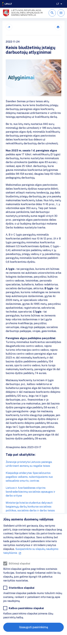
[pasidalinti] (9, 27)
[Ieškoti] (52, 13)
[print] (58, 27)
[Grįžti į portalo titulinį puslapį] (7, 4)
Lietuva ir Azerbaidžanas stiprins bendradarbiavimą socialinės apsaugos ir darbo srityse (30, 491)
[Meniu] (61, 13)
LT (57, 4)
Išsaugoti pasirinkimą (33, 627)
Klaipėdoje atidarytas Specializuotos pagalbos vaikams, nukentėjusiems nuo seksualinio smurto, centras (29, 476)
